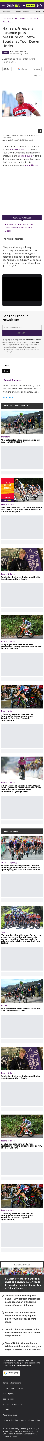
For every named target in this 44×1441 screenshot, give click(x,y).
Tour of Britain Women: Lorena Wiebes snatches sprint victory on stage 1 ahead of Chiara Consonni (23, 1346)
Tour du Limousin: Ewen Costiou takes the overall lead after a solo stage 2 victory (22, 1332)
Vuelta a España (22, 11)
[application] (22, 288)
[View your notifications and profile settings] (24, 5)
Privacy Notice (34, 342)
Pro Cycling (7, 18)
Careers (6, 1409)
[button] (41, 5)
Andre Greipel (17, 149)
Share (8, 69)
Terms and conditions (12, 1383)
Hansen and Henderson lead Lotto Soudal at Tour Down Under (19, 227)
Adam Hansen (8, 22)
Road (6, 371)
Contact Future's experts (13, 1388)
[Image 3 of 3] (36, 104)
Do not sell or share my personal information (21, 1420)
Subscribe (30, 5)
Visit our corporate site (21, 1365)
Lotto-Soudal (25, 155)
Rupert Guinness (19, 51)
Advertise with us (10, 1415)
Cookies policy (8, 1399)
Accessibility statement (12, 1404)
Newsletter (36, 69)
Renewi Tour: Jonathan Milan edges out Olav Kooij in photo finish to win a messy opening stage (20, 1317)
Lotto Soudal (33, 18)
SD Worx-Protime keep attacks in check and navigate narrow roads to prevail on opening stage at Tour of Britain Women (23, 1283)
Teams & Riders (20, 18)
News (5, 52)
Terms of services (31, 340)
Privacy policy (8, 1393)
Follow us (24, 69)
